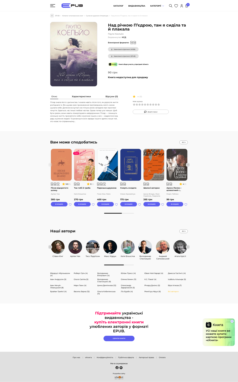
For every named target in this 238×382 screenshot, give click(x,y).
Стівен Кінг (57, 255)
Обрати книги (119, 338)
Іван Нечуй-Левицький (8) (57, 286)
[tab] (54, 97)
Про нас (76, 357)
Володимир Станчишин (145, 255)
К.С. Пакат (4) (150, 279)
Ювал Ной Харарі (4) (153, 273)
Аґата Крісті (180, 255)
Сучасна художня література (97, 16)
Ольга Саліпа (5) (81, 279)
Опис (54, 96)
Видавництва (136, 6)
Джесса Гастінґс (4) (177, 273)
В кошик (59, 204)
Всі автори (173, 291)
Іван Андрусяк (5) (58, 279)
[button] (188, 165)
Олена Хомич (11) (128, 279)
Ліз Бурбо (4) (127, 291)
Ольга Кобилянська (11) (106, 292)
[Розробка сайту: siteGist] (119, 377)
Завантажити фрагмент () (124, 49)
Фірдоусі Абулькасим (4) (60, 274)
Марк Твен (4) (80, 285)
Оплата (162, 357)
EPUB (57, 16)
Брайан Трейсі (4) (58, 291)
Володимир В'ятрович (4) (103, 274)
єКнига (88, 357)
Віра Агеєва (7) (175, 285)
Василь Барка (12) (82, 291)
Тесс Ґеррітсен (93, 255)
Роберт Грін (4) (81, 273)
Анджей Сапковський (162, 255)
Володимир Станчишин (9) (104, 280)
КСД (124, 37)
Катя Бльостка (128, 255)
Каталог (118, 6)
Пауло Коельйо (116, 34)
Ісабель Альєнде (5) (177, 279)
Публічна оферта (126, 357)
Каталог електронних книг (72, 16)
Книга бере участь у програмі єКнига (133, 64)
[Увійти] (181, 6)
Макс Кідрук (110, 255)
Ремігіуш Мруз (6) (152, 291)
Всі (183, 142)
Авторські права (146, 357)
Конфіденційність (105, 357)
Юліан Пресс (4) (128, 273)
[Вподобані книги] (176, 6)
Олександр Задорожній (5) (128, 286)
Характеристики (81, 96)
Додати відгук (153, 112)
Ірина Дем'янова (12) (106, 285)
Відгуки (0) (111, 96)
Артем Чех (75, 255)
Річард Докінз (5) (152, 285)
